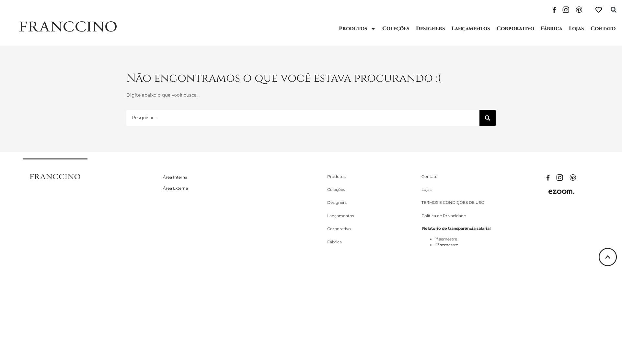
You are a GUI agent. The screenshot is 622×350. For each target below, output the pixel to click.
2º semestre (446, 244)
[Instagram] (565, 9)
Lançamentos (471, 28)
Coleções (395, 28)
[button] (613, 10)
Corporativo (515, 28)
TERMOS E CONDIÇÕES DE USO (452, 202)
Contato (603, 28)
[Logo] (68, 26)
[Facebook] (554, 9)
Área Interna (175, 177)
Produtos (353, 28)
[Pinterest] (579, 9)
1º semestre (446, 239)
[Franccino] (55, 176)
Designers (430, 28)
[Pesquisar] (487, 118)
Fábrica (551, 28)
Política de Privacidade (443, 215)
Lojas (576, 28)
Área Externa (175, 188)
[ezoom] (561, 191)
